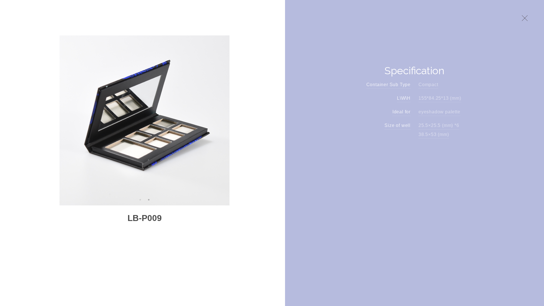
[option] (145, 120)
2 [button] (149, 200)
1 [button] (140, 200)
